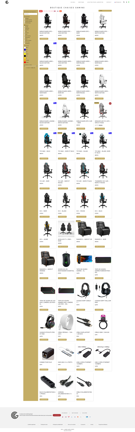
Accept (111, 428)
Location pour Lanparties (95, 2)
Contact (108, 2)
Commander (44, 38)
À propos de (83, 424)
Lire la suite (100, 128)
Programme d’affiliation (103, 424)
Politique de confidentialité (125, 430)
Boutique (81, 2)
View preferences (129, 428)
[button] (132, 419)
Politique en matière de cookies (116, 430)
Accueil (73, 2)
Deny (121, 428)
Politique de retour (44, 424)
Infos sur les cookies (71, 424)
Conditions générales (31, 424)
